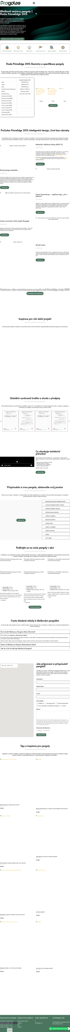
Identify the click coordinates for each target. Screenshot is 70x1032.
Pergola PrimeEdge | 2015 (6, 1023)
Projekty (19, 1027)
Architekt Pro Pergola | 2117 (7, 1021)
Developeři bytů (51, 703)
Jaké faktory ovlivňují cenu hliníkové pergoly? (46, 856)
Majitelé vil (41, 703)
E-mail (38, 693)
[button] (4, 235)
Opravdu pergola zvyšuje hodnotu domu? (9, 804)
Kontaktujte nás (39, 1023)
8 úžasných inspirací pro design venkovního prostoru (12, 914)
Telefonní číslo (40, 686)
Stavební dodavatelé (63, 703)
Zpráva (38, 709)
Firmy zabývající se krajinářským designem (48, 705)
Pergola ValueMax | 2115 (6, 1025)
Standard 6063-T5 (59, 155)
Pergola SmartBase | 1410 (6, 1027)
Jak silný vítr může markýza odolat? (44, 968)
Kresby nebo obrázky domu (43, 727)
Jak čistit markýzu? (40, 912)
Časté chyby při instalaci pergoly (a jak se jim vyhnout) (13, 863)
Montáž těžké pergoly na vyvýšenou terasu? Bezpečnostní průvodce (52, 808)
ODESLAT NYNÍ (41, 735)
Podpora (20, 1023)
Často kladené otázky (23, 1021)
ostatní (64, 705)
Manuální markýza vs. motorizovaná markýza (10, 968)
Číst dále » (2, 808)
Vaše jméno (39, 679)
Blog (19, 1025)
